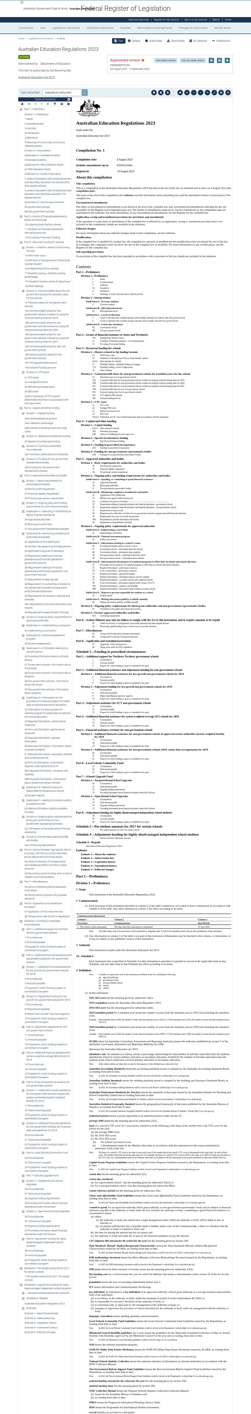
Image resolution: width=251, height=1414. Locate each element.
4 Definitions (31, 137)
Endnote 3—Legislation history (41, 1322)
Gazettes (125, 27)
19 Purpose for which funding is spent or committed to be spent (46, 1117)
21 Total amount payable (38, 1139)
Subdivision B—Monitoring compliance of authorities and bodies (47, 535)
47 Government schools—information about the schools (48, 666)
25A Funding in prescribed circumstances (46, 454)
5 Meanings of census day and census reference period (45, 144)
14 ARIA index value (35, 255)
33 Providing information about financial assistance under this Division (46, 1205)
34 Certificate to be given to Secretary (44, 551)
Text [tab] (120, 40)
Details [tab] (136, 40)
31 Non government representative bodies (47, 528)
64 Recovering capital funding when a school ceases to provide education (48, 875)
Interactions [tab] (223, 40)
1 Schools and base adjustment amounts (47, 1293)
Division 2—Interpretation (38, 150)
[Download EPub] (154, 92)
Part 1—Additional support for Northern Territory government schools (47, 931)
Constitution (26, 27)
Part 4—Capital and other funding (42, 408)
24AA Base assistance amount (41, 418)
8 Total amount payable (37, 1009)
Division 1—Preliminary (36, 114)
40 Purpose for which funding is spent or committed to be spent (46, 1262)
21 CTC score (32, 377)
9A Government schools (37, 207)
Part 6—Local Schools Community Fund (47, 1152)
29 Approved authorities (37, 519)
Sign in (195, 19)
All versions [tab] (200, 40)
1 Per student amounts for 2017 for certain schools (47, 1278)
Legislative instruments (66, 27)
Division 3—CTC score (37, 372)
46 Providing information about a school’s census (46, 658)
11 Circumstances (34, 1035)
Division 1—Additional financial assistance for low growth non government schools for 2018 (48, 970)
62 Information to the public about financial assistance (47, 830)
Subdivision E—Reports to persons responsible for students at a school (45, 789)
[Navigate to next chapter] (207, 92)
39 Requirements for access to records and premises (47, 597)
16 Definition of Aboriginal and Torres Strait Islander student (47, 262)
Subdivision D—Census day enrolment (44, 202)
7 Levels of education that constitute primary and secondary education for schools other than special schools (48, 182)
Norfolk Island (222, 27)
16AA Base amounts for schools (42, 268)
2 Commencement (34, 123)
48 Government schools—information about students (48, 675)
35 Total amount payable (38, 1221)
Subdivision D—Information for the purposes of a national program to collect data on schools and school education (48, 701)
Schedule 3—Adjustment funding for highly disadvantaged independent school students (47, 1286)
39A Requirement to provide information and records (48, 606)
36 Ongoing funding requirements (42, 1226)
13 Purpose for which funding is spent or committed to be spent (46, 1046)
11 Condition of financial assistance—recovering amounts (44, 231)
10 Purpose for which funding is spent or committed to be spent (46, 1020)
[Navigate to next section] (200, 92)
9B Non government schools (39, 211)
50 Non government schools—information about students (47, 691)
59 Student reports (34, 795)
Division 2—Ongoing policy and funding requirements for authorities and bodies (47, 505)
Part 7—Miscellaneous (36, 881)
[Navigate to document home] (180, 92)
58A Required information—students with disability (46, 772)
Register (166, 19)
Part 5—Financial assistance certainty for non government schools (48, 1084)
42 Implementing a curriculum (40, 630)
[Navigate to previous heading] (35, 104)
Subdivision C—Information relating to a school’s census (47, 650)
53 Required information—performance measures (45, 723)
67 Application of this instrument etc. (44, 911)
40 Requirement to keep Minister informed (47, 612)
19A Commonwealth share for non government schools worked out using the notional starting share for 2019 (47, 314)
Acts (43, 27)
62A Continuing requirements (40, 845)
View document (30, 92)
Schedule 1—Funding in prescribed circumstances (42, 923)
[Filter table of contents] (55, 104)
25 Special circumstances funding (42, 441)
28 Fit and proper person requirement (44, 498)
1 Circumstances (33, 937)
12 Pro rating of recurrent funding (42, 237)
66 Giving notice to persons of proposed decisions (46, 897)
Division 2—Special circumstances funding (48, 436)
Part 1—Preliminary (34, 109)
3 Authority (30, 128)
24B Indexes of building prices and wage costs (46, 430)
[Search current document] (228, 92)
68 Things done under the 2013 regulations (47, 916)
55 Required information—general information (42, 739)
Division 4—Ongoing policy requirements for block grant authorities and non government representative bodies (49, 820)
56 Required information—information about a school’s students (48, 748)
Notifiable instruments (100, 27)
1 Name (29, 119)
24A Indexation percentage (39, 423)
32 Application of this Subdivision (42, 541)
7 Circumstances (33, 1004)
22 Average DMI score (36, 382)
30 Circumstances (34, 1189)
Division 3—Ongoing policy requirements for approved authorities (49, 619)
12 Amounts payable (35, 1039)
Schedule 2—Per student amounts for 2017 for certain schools (46, 1270)
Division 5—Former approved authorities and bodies (47, 838)
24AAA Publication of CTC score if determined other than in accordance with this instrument (47, 400)
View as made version (193, 60)
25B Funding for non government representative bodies (42, 469)
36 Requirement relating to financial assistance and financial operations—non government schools (46, 571)
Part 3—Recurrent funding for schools (44, 242)
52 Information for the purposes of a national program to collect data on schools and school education (48, 713)
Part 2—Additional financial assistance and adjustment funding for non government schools (49, 959)
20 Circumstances (34, 1135)
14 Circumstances (34, 1064)
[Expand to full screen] (214, 92)
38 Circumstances (34, 1250)
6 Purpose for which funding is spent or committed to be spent (45, 990)
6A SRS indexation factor (38, 169)
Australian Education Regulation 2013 (45, 1303)
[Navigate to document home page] (22, 104)
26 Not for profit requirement (40, 489)
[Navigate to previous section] (194, 92)
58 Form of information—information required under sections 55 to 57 (44, 764)
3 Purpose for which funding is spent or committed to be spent (45, 948)
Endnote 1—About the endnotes (41, 1313)
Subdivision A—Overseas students (42, 155)
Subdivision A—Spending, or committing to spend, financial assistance (48, 513)
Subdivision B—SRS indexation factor (44, 164)
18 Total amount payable (38, 1110)
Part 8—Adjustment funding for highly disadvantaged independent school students (46, 1242)
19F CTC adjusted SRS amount (41, 362)
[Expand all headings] (61, 104)
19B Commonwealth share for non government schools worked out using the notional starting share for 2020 (47, 326)
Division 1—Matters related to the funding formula (48, 249)
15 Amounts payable (35, 1069)
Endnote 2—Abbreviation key (40, 1318)
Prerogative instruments (193, 27)
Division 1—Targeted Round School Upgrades (44, 1182)
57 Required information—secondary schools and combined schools (48, 756)
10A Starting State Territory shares (43, 224)
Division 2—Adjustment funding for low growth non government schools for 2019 (48, 998)
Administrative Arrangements (154, 27)
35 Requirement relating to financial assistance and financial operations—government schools (44, 559)
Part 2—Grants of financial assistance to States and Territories (45, 218)
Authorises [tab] (155, 40)
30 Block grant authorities (38, 524)
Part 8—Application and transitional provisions (43, 905)
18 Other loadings (34, 286)
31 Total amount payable (38, 1193)
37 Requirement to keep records (41, 579)
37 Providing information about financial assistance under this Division (46, 1232)
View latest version (166, 60)
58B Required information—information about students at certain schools (45, 781)
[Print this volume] (221, 92)
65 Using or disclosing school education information (45, 888)
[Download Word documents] (167, 92)
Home (21, 38)
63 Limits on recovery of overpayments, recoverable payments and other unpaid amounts (46, 865)
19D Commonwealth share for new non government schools (45, 348)
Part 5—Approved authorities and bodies (45, 475)
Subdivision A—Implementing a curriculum (48, 625)
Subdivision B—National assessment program (45, 637)
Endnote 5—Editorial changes (40, 1332)
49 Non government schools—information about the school (47, 683)
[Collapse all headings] (68, 104)
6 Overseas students (35, 160)
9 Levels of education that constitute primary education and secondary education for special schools (48, 194)
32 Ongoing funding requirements (42, 1198)
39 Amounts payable (35, 1255)
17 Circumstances (34, 1105)
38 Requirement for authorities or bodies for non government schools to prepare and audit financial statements (48, 588)
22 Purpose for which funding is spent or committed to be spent (46, 1146)
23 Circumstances (34, 1158)
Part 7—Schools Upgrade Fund (42, 1175)
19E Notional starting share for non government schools (43, 356)
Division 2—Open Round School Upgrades (48, 1211)
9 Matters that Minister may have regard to (47, 1014)
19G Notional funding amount (40, 367)
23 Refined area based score (39, 386)
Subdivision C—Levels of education (43, 174)
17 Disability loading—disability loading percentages (45, 275)
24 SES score (31, 391)
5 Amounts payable (35, 983)
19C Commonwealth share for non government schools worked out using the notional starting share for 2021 (47, 338)
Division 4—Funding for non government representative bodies (47, 461)
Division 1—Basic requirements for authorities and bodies (44, 482)
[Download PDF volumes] (161, 92)
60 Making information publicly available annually (46, 810)
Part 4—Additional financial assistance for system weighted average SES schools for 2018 (48, 1056)
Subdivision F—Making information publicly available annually (49, 802)
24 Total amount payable (38, 1162)
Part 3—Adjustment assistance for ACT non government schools (46, 1028)
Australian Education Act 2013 (36, 77)
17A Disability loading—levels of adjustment (47, 281)
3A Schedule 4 (32, 133)
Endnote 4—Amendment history (41, 1327)
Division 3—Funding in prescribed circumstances (43, 448)
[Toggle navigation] (68, 99)
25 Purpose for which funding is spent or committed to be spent (46, 1169)
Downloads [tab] (178, 40)
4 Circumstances (33, 978)
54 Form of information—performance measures (45, 731)
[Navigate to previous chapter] (187, 92)
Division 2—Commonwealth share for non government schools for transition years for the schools (48, 294)
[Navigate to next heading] (41, 104)
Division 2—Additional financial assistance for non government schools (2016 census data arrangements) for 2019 (48, 1127)
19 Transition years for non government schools (45, 304)
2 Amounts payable (35, 942)
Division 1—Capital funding (40, 413)
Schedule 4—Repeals (37, 1298)
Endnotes (31, 1308)
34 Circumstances (34, 1216)
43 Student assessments (38, 643)
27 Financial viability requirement (42, 493)
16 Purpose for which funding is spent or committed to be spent (46, 1075)
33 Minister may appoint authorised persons (48, 546)
